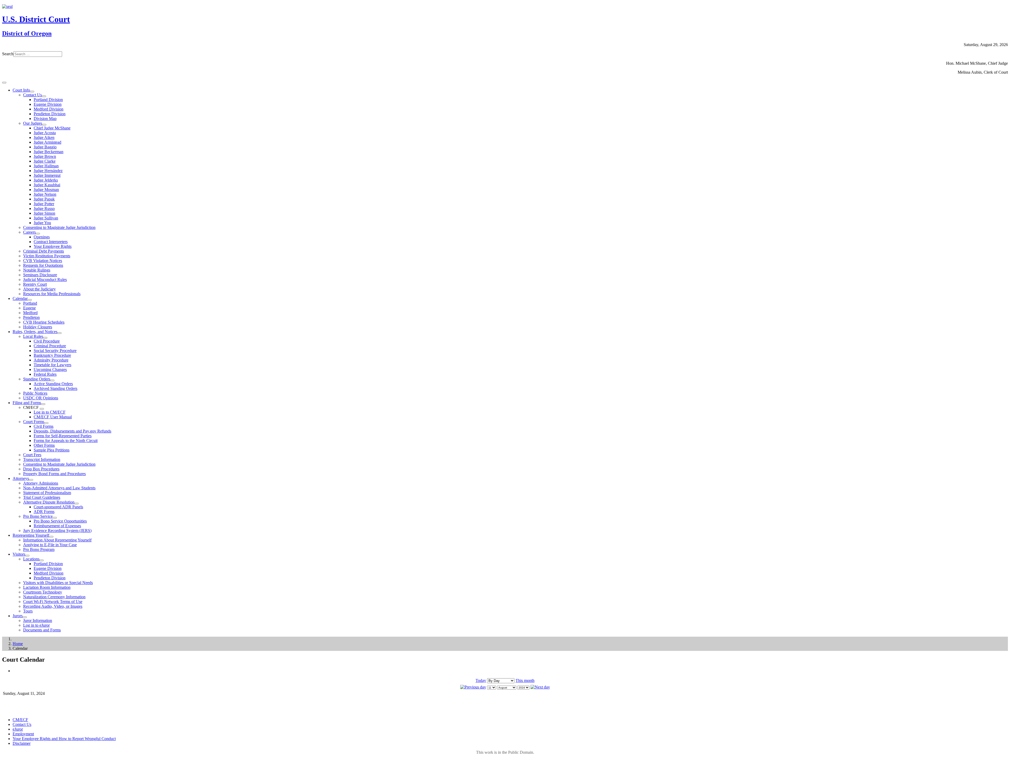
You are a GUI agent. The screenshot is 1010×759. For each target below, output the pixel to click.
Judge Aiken (44, 137)
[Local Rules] (45, 338)
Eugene (29, 308)
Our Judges (32, 123)
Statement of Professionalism (47, 492)
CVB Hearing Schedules (43, 322)
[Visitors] (27, 555)
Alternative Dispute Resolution (48, 502)
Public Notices (35, 393)
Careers (29, 232)
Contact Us (32, 95)
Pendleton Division (49, 114)
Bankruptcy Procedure (52, 355)
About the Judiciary (39, 289)
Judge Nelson (45, 194)
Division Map (45, 118)
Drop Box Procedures (41, 469)
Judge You (42, 222)
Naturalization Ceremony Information (54, 597)
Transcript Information (41, 459)
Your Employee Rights (53, 246)
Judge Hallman (46, 166)
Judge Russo (44, 208)
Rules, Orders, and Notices (35, 331)
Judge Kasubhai (47, 185)
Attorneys (21, 478)
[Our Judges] (44, 124)
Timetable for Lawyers (52, 365)
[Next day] (540, 687)
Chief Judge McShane (52, 128)
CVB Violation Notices (42, 260)
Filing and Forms (27, 402)
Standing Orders (36, 379)
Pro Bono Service (38, 516)
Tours (28, 611)
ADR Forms (44, 511)
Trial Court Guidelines (41, 497)
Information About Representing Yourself (57, 540)
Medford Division (48, 109)
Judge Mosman (46, 189)
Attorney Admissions (40, 483)
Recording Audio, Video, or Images (52, 606)
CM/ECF (20, 719)
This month (525, 680)
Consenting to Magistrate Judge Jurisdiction (59, 227)
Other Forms (44, 445)
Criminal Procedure (50, 346)
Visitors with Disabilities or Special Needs (58, 582)
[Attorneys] (31, 480)
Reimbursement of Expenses (57, 526)
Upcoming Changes (50, 369)
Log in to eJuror (36, 625)
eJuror (18, 729)
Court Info (21, 90)
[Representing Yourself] (51, 536)
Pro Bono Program (38, 549)
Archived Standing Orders (55, 388)
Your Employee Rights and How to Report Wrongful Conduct (64, 738)
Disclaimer (22, 743)
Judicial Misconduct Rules (45, 279)
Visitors (19, 554)
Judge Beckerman (48, 151)
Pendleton (31, 317)
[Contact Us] (44, 96)
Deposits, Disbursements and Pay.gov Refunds (72, 431)
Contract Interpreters (51, 241)
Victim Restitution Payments (46, 256)
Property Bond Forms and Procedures (54, 473)
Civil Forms (43, 426)
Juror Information (37, 620)
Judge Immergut (47, 175)
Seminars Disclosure (40, 275)
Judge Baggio (45, 147)
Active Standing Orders (53, 383)
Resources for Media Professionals (51, 293)
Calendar (20, 298)
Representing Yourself (31, 535)
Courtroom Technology (42, 592)
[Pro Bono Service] (55, 518)
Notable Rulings (36, 270)
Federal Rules (45, 374)
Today (481, 680)
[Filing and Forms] (43, 404)
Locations (31, 559)
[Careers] (38, 233)
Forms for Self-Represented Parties (63, 436)
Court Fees (32, 455)
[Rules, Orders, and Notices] (59, 333)
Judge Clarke (44, 161)
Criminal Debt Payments (43, 251)
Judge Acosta (45, 132)
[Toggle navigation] (4, 82)
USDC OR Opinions (40, 398)
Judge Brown (45, 156)
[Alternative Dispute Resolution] (76, 503)
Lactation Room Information (46, 587)
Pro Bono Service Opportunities (60, 521)
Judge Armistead (47, 142)
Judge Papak (44, 199)
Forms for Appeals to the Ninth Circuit (66, 440)
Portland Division (48, 99)
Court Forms (33, 421)
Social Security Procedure (55, 350)
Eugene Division (48, 104)
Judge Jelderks (46, 180)
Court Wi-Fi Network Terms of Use (52, 601)
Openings (42, 237)
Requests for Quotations (43, 265)
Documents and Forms (42, 630)
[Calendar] (30, 300)
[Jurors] (25, 617)
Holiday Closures (37, 327)
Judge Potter (44, 204)
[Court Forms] (46, 423)
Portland (30, 303)
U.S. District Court (36, 19)
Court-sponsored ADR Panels (58, 507)
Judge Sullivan (46, 218)
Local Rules (33, 336)
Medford (30, 312)
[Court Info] (32, 91)
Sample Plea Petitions (51, 450)
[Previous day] (473, 687)
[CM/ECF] (42, 409)
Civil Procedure (47, 341)
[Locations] (41, 560)
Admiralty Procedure (51, 360)
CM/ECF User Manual (53, 417)
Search (7, 54)
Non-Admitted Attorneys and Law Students (59, 488)
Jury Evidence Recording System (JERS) (57, 530)
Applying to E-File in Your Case (50, 544)
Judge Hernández (48, 170)
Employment (23, 734)
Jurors (18, 616)
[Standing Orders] (52, 380)
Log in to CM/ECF (49, 412)
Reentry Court (35, 284)
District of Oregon (27, 33)
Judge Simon (44, 213)
